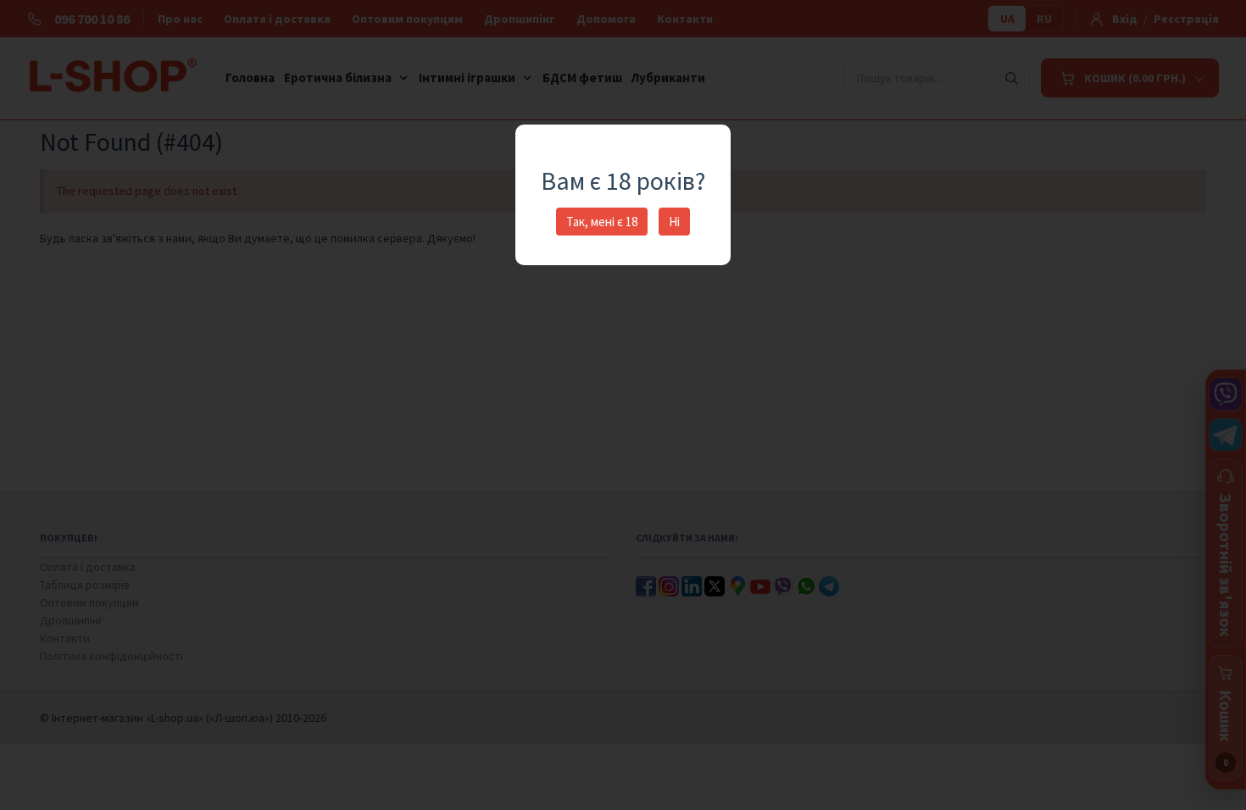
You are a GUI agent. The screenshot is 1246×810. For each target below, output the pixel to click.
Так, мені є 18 (601, 222)
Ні (674, 222)
